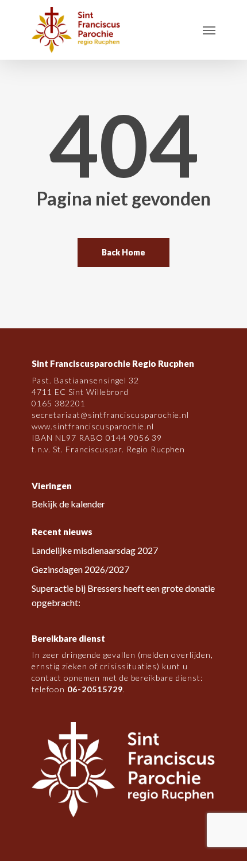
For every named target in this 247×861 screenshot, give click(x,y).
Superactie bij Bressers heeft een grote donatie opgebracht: (123, 595)
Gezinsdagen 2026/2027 (80, 569)
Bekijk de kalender (68, 503)
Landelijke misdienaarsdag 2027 (95, 550)
